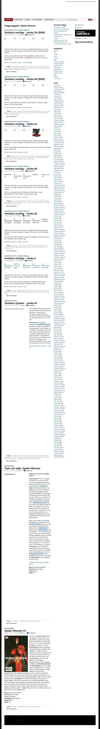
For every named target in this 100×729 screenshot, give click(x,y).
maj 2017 (56, 264)
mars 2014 (56, 335)
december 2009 (58, 429)
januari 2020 (57, 205)
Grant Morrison (35, 455)
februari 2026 (57, 87)
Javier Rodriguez (42, 66)
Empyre (44, 111)
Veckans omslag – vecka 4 (20, 258)
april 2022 (56, 155)
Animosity (32, 156)
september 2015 (58, 301)
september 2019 (58, 213)
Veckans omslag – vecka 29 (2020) (24, 79)
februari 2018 (57, 248)
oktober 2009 (57, 433)
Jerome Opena (20, 112)
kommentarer (30, 34)
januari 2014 (57, 338)
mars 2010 (56, 423)
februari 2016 (57, 292)
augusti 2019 (57, 214)
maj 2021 (56, 176)
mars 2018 (56, 246)
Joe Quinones (20, 457)
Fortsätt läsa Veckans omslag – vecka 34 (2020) (18, 62)
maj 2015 (56, 309)
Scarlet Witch (46, 202)
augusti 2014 (57, 325)
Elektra (6, 292)
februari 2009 (57, 447)
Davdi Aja (28, 200)
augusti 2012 (57, 370)
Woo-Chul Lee (16, 114)
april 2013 (56, 355)
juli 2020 (56, 194)
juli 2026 (56, 85)
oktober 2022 (57, 144)
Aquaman (13, 200)
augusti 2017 (57, 259)
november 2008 (58, 453)
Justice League (14, 67)
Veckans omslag (8, 69)
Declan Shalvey (22, 245)
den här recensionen (35, 524)
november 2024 (58, 102)
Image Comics (46, 156)
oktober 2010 (57, 410)
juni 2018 (56, 240)
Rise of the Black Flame (37, 202)
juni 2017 (56, 263)
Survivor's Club (26, 247)
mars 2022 (56, 157)
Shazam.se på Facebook (90, 1)
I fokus (55, 56)
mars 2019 (56, 224)
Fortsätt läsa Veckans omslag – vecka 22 (16, 242)
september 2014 (58, 324)
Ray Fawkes (46, 457)
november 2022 (58, 142)
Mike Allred (19, 292)
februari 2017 (57, 270)
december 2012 (58, 362)
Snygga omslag (23, 30)
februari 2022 (57, 159)
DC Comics (29, 66)
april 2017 (56, 266)
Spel (55, 74)
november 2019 (58, 209)
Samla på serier (58, 69)
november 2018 (58, 231)
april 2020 (56, 200)
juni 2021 (56, 174)
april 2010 (56, 422)
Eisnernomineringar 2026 (60, 31)
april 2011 (56, 399)
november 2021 (58, 165)
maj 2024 (56, 111)
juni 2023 (56, 129)
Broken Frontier (43, 528)
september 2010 (58, 412)
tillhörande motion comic (40, 502)
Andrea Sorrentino (25, 156)
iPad (55, 60)
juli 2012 (56, 372)
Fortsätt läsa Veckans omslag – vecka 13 (16, 152)
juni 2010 (56, 418)
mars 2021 (56, 179)
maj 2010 (56, 420)
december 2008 (58, 451)
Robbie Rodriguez (40, 157)
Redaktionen (22, 633)
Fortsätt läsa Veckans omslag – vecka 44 (16, 197)
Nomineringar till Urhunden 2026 (62, 34)
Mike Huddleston (30, 67)
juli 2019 (56, 216)
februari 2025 (57, 100)
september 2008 (58, 457)
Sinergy (6, 458)
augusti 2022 (57, 148)
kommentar (27, 126)
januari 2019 (57, 227)
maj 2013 (56, 353)
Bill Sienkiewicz (14, 245)
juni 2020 (56, 196)
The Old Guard (12, 159)
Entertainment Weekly (44, 324)
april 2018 (56, 244)
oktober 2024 (57, 104)
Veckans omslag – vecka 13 (20, 123)
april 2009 (56, 444)
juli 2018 (56, 239)
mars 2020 (56, 202)
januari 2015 (57, 316)
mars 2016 (56, 290)
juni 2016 (56, 285)
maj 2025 (56, 94)
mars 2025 (56, 98)
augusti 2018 (57, 237)
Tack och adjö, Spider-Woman (22, 468)
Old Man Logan (22, 157)
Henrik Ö (19, 470)
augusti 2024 (57, 107)
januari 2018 (57, 250)
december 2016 (58, 274)
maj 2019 (56, 220)
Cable (12, 66)
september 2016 (58, 279)
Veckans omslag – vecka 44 (20, 168)
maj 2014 (56, 331)
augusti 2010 (57, 414)
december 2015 (58, 296)
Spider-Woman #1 (15, 630)
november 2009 (58, 431)
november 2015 (58, 298)
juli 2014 (56, 327)
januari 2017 (57, 272)
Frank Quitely (27, 455)
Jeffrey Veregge (39, 245)
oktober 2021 (57, 166)
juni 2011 (56, 396)
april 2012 (56, 377)
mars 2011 (56, 401)
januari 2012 (57, 383)
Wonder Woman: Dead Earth (20, 69)
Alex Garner (14, 111)
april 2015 (56, 311)
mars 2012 (56, 379)
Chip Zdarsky (14, 455)
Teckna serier (57, 78)
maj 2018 (56, 242)
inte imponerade (42, 530)
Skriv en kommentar (11, 71)
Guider (55, 54)
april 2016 (56, 288)
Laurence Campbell (18, 202)
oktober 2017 (57, 255)
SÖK (90, 19)
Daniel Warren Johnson (20, 66)
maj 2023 (56, 131)
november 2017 (58, 253)
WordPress (19, 720)
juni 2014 (56, 329)
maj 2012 (56, 375)
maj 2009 (56, 442)
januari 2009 (57, 449)
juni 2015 (56, 307)
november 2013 (58, 342)
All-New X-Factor (21, 290)
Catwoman (20, 111)
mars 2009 (56, 446)
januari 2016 (57, 294)
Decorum (35, 66)
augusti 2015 (57, 303)
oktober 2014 (57, 322)
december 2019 (58, 207)
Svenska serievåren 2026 (60, 40)
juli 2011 (56, 394)
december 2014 (58, 318)
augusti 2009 (57, 436)
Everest (56, 33)
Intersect (14, 457)
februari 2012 (57, 381)
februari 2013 (57, 359)
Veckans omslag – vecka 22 (20, 213)
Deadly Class (39, 156)
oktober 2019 (57, 211)
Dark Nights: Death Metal (29, 111)
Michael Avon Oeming (37, 457)
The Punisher (34, 247)
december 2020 (58, 185)
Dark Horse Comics (21, 200)
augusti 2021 (57, 170)
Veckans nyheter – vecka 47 (20, 303)
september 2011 (58, 390)
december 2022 (58, 141)
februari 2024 (57, 117)
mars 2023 (56, 135)
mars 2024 (56, 115)
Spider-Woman (46, 67)
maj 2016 (56, 287)
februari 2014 (57, 337)
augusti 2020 (57, 192)
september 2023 (58, 124)
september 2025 (58, 92)
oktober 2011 (57, 388)
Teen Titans (33, 292)
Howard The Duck (44, 455)
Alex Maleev (15, 621)
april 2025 (56, 96)
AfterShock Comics (15, 156)
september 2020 (58, 190)
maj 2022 (56, 153)
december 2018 (58, 229)
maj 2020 (56, 198)
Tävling (56, 76)
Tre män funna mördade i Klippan (63, 44)
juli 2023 (56, 128)
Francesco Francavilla (43, 200)
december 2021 (58, 163)
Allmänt (56, 50)
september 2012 (58, 368)
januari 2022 (57, 161)
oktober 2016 (57, 277)
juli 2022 (56, 150)
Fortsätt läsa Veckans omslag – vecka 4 (15, 286)
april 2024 (56, 113)
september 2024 (58, 105)
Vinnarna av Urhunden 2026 (61, 29)
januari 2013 (57, 361)
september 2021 (58, 168)
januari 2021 (57, 183)
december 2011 (58, 385)
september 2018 (58, 235)
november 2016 (58, 276)
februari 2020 (57, 203)
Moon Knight (12, 247)
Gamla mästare (58, 36)
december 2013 (58, 340)
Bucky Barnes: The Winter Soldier (34, 290)
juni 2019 (56, 218)
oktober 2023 (57, 122)
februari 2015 (57, 314)
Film (55, 52)
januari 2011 (57, 405)
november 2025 (58, 89)
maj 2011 (56, 398)
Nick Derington (38, 67)
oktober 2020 (57, 189)
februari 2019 (57, 226)
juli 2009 (56, 438)
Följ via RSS (69, 1)
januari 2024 (57, 118)
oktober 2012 (57, 366)
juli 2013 (56, 349)
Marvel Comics (22, 67)
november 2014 (58, 320)
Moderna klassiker (59, 63)
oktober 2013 (57, 344)
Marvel (31, 621)
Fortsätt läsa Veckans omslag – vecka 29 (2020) (18, 107)
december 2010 (58, 407)
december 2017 (58, 251)
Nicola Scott (15, 157)
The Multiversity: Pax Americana (24, 458)
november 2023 (58, 120)
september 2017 (58, 257)
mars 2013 (56, 357)
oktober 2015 (57, 300)
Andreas (21, 34)
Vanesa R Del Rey (21, 159)
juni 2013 (56, 351)
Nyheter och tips (10, 30)
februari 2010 (57, 425)
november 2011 (58, 386)
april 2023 (56, 133)
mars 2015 (56, 312)
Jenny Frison (12, 112)
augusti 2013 (57, 348)
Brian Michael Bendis (24, 621)
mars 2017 (56, 268)
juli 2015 (56, 305)
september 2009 (58, 434)
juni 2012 (56, 373)
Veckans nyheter (37, 458)
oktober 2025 (57, 91)
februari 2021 (57, 181)
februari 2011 (57, 403)
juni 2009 (56, 440)
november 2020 (58, 187)
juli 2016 (56, 283)
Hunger (56, 38)
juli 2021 (56, 172)
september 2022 (58, 146)
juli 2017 (56, 261)
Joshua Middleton (8, 202)
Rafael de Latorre (31, 157)
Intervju (56, 58)
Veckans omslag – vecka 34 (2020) (24, 32)
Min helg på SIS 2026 (59, 27)
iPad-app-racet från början (36, 554)
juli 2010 (56, 416)
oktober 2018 (57, 233)
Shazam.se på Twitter (78, 1)
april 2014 (56, 333)
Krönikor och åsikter (59, 62)
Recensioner (9, 466)
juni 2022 (56, 152)
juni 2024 (56, 109)
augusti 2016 (57, 281)
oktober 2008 (57, 455)
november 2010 (58, 409)
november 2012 (58, 364)
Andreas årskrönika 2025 (60, 42)
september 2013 (58, 346)
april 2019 (56, 222)
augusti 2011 (57, 392)
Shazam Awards (58, 71)
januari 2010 (57, 427)
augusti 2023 (57, 126)
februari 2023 (57, 137)
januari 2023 (57, 139)
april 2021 (56, 178)
